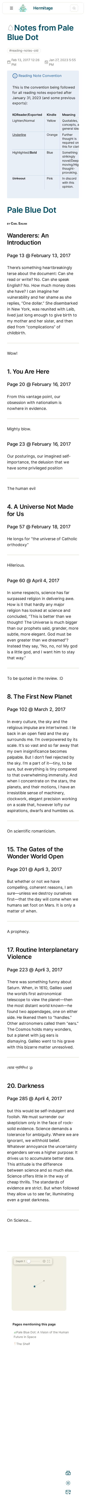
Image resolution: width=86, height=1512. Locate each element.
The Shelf (23, 1344)
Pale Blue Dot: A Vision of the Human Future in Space (41, 1334)
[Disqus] (43, 1429)
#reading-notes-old (23, 50)
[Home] (68, 1474)
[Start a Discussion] (68, 1493)
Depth (20, 1261)
